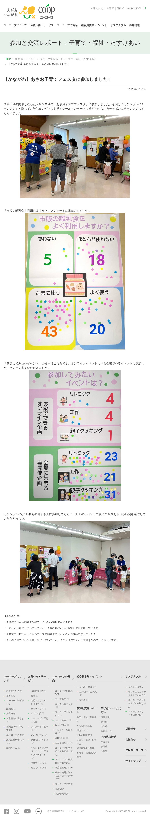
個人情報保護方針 (56, 811)
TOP (8, 59)
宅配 (119, 8)
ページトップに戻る (141, 660)
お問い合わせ (97, 8)
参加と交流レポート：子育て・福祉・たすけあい (68, 59)
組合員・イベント (25, 59)
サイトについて (76, 811)
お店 (109, 8)
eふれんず (133, 8)
